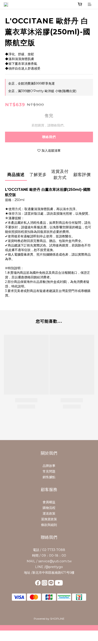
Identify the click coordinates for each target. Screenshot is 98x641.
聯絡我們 (49, 137)
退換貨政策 (49, 519)
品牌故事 (49, 466)
